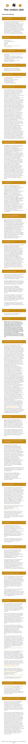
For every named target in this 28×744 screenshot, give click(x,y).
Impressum (15, 741)
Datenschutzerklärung (22, 741)
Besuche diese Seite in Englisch (6, 741)
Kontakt (13, 742)
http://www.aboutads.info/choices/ (12, 406)
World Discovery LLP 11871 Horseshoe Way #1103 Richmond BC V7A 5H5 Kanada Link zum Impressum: (12, 43)
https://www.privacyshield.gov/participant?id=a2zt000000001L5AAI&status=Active (11, 666)
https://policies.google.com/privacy (10, 671)
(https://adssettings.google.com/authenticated (15, 674)
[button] (14, 18)
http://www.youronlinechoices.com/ (12, 407)
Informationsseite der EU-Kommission (15, 267)
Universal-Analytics (7, 687)
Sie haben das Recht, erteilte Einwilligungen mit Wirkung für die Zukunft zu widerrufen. (12, 314)
